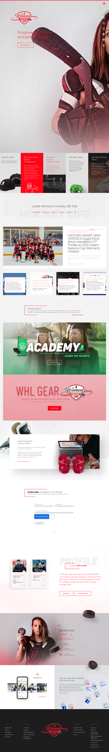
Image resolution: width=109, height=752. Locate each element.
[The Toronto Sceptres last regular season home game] (12, 688)
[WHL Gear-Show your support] (54, 393)
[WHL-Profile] (78, 563)
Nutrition (25, 730)
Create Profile (77, 727)
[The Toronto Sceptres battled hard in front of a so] (32, 688)
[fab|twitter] (103, 23)
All (75, 212)
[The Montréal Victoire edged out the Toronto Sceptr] (42, 688)
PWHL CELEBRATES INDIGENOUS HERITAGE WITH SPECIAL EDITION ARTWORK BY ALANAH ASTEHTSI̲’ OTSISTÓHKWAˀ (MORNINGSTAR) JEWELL (14, 286)
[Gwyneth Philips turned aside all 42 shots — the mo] (22, 688)
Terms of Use (94, 745)
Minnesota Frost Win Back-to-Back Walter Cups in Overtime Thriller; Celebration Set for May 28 (84, 242)
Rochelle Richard (72, 260)
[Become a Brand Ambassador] (32, 173)
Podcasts (54, 212)
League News (36, 212)
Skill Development (28, 732)
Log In (75, 734)
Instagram (37, 677)
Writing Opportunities (97, 740)
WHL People (69, 212)
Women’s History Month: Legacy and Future (39, 289)
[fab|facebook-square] (103, 17)
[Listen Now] (54, 183)
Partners (93, 730)
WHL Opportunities (79, 732)
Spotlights (8, 732)
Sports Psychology (28, 734)
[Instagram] (38, 674)
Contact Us (94, 742)
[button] (99, 4)
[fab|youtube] (103, 34)
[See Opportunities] (54, 164)
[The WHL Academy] (77, 173)
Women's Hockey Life (11, 292)
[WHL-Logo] (54, 730)
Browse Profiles (78, 730)
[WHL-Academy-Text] (58, 348)
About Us (93, 727)
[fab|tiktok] (103, 45)
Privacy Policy (95, 747)
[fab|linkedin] (103, 39)
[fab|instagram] (103, 28)
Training (61, 212)
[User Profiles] (29, 574)
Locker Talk (45, 212)
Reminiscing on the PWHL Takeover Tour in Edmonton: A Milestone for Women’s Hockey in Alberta (68, 288)
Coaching (26, 727)
